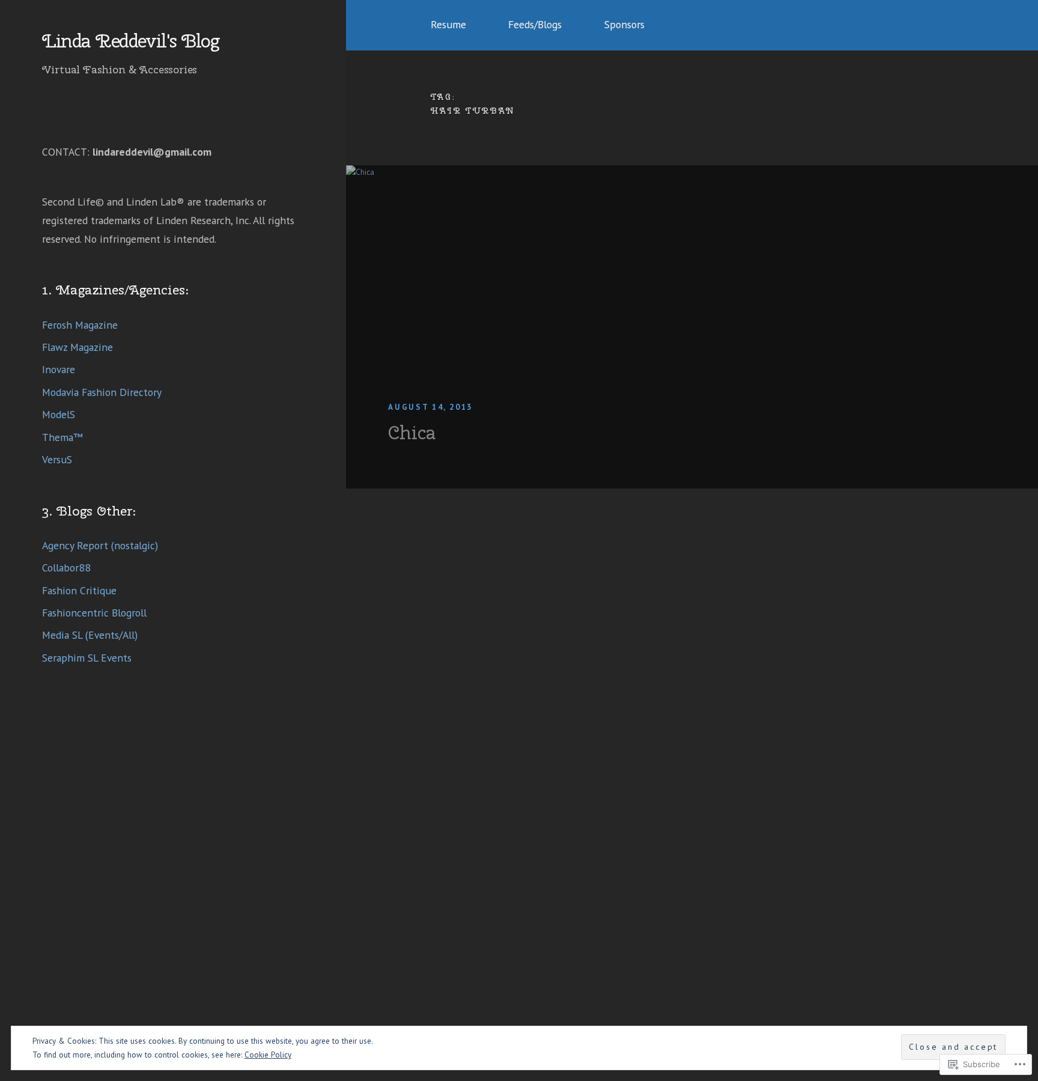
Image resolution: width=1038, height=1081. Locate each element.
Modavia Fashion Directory (102, 392)
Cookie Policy (267, 1055)
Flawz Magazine (77, 347)
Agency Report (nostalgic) (100, 545)
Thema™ (62, 437)
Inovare (58, 369)
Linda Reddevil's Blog (130, 41)
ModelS (58, 414)
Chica (412, 432)
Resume (448, 24)
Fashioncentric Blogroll (94, 613)
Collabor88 (66, 567)
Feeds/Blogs (535, 24)
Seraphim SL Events (87, 658)
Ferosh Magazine (80, 325)
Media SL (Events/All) (90, 635)
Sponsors (624, 24)
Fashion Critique (79, 590)
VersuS (57, 459)
